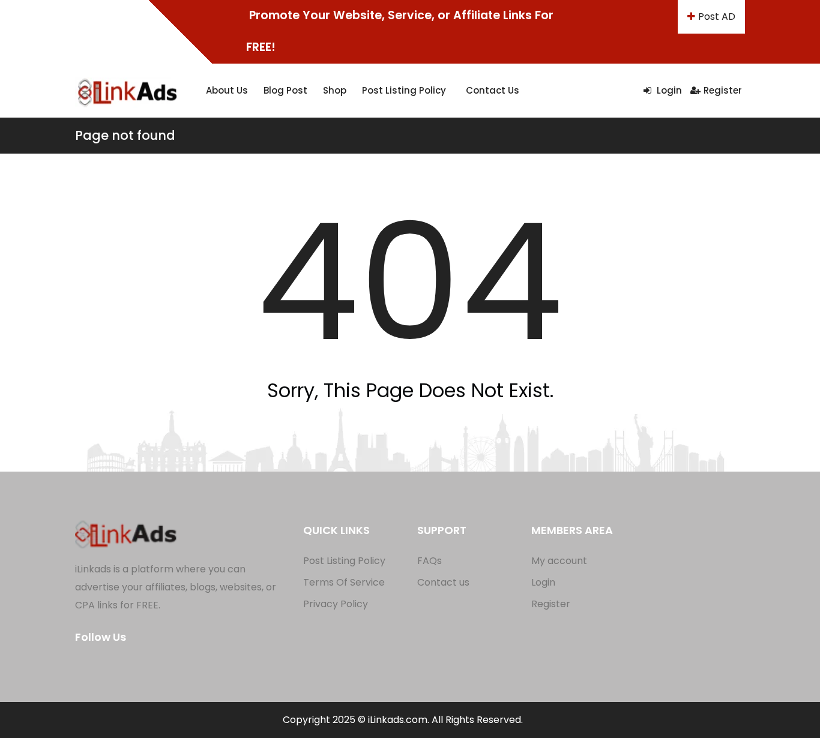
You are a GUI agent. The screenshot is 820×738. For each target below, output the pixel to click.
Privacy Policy (335, 604)
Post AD (716, 16)
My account (559, 561)
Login (668, 90)
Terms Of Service (344, 582)
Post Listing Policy (404, 90)
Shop (334, 90)
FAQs (429, 561)
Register (723, 90)
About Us (227, 90)
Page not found (125, 135)
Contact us (492, 90)
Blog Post (285, 90)
